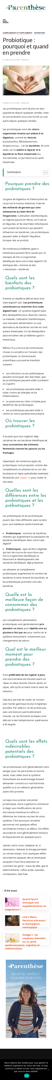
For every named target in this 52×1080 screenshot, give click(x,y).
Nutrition (39, 33)
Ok (26, 1076)
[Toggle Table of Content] (44, 172)
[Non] (48, 1069)
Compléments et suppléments (17, 33)
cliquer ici (25, 477)
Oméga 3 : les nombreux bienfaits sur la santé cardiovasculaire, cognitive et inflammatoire (25, 941)
